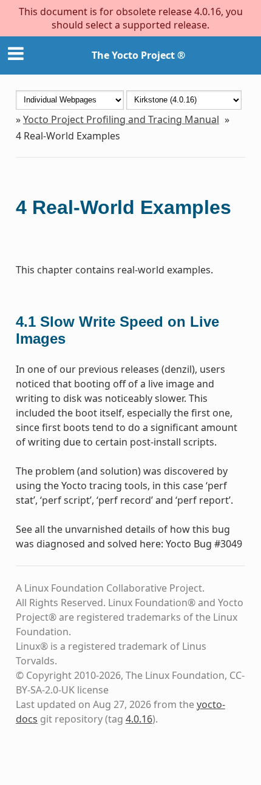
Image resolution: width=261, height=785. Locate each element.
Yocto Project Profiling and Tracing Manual (121, 119)
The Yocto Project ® (138, 55)
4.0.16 (139, 719)
